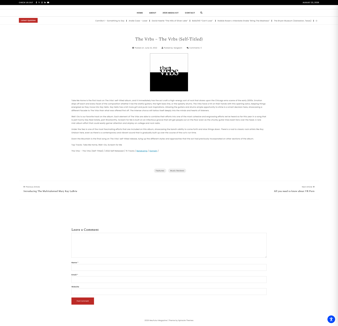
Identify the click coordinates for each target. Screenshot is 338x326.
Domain (153, 151)
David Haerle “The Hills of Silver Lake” (164, 20)
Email (74, 274)
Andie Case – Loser (133, 20)
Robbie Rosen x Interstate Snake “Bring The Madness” (238, 20)
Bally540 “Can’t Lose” (197, 20)
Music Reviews (177, 170)
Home (140, 12)
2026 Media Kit (171, 12)
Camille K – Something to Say (104, 20)
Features (160, 170)
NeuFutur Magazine (158, 320)
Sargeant (178, 48)
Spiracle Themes (185, 320)
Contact (190, 12)
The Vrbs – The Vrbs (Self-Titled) (169, 39)
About (152, 12)
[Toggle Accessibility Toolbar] (331, 319)
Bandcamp (142, 151)
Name (74, 262)
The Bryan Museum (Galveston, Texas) (287, 20)
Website (75, 286)
